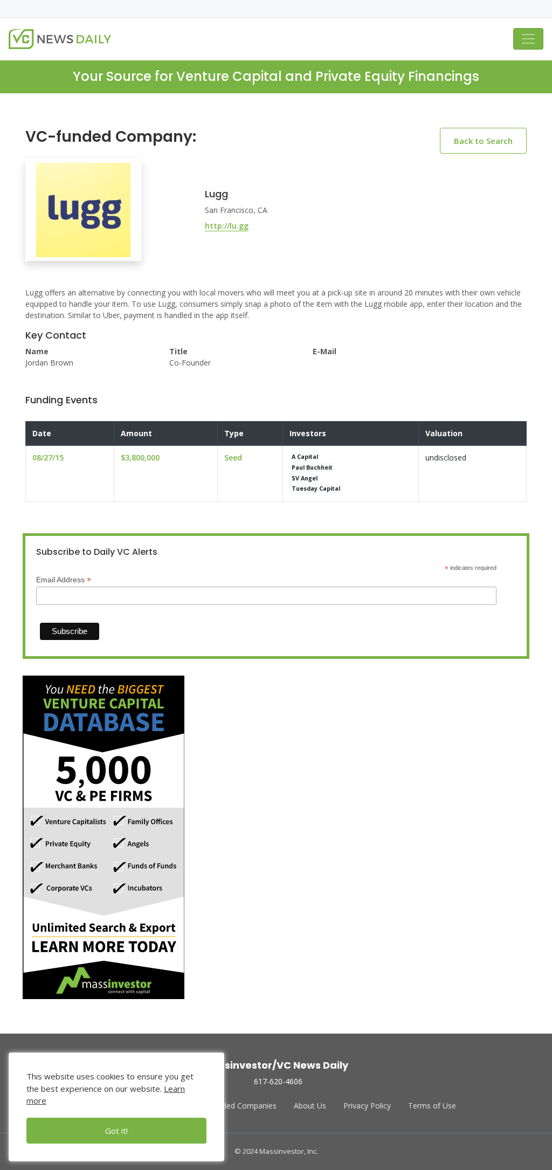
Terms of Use (432, 1105)
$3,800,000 (140, 457)
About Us (310, 1105)
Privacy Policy (367, 1105)
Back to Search (483, 140)
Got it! (116, 1130)
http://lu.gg (227, 226)
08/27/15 (48, 457)
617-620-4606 (278, 1081)
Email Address (63, 580)
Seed (233, 457)
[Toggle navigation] (528, 39)
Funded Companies (243, 1105)
